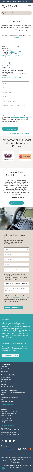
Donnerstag (9, 279)
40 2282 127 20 (14, 52)
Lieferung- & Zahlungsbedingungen (13, 392)
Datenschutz (5, 369)
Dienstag (15, 277)
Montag (7, 277)
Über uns (4, 366)
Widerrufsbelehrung (7, 402)
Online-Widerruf (7, 405)
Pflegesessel (5, 377)
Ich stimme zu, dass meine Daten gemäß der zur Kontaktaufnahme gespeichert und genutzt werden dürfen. (15, 118)
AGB (2, 395)
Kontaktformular (7, 425)
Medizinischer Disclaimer (9, 397)
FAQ (2, 399)
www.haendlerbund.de (11, 77)
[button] (29, 6)
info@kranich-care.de (11, 56)
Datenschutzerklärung (19, 118)
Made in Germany (7, 386)
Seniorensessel (6, 379)
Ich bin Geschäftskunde (19, 133)
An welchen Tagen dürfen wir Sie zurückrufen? (14, 275)
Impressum (4, 371)
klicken (16, 38)
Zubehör (4, 384)
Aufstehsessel (5, 382)
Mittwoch (24, 277)
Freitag (17, 279)
